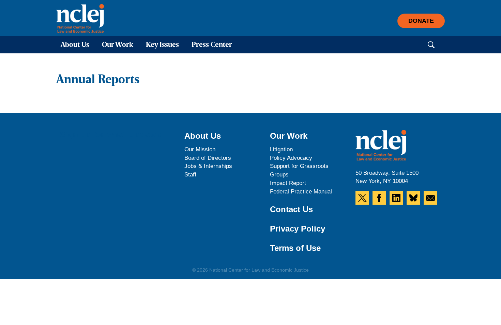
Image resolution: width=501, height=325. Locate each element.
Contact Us (291, 209)
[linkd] (396, 198)
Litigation (281, 149)
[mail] (430, 198)
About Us (75, 45)
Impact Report (288, 183)
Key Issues (162, 45)
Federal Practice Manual (301, 191)
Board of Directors (207, 158)
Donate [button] (421, 20)
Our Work (117, 45)
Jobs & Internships (208, 166)
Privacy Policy (297, 228)
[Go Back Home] (80, 18)
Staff (190, 174)
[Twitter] (362, 198)
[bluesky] (413, 198)
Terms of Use (295, 248)
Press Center (212, 45)
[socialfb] (379, 198)
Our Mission (199, 149)
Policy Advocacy (291, 158)
